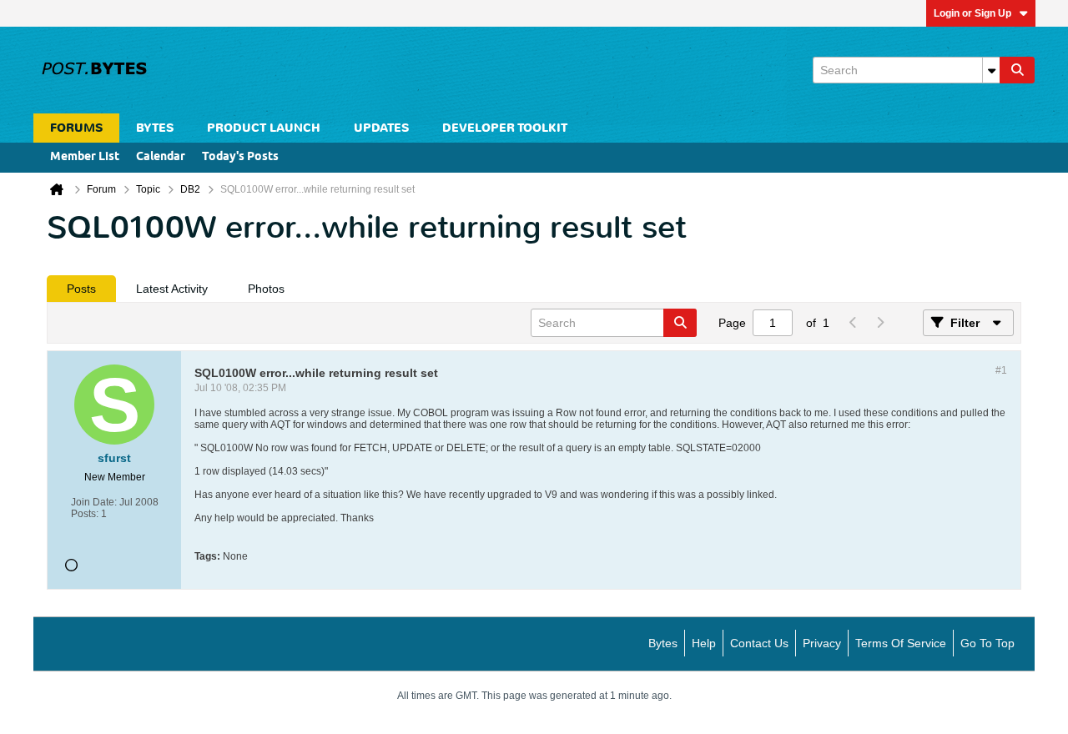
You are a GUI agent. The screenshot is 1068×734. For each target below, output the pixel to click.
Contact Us (759, 643)
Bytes (663, 643)
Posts (81, 288)
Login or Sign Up (972, 13)
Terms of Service (900, 643)
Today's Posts (240, 157)
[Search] (1017, 70)
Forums (76, 128)
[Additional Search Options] (991, 70)
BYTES (155, 128)
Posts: (84, 514)
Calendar (160, 157)
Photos (266, 288)
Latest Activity (172, 288)
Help (704, 643)
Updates (381, 128)
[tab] (81, 288)
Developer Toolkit (504, 128)
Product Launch (263, 128)
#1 (1001, 370)
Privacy (822, 643)
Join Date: (94, 502)
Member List (84, 157)
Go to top (987, 643)
